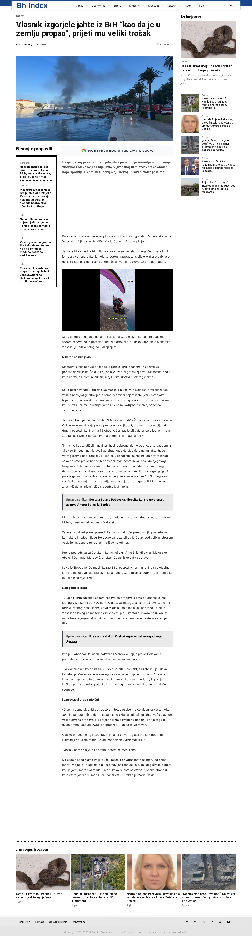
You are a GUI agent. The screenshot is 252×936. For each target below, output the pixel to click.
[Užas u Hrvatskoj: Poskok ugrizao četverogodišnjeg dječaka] (208, 39)
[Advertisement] (117, 204)
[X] (220, 922)
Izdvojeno (24, 163)
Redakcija (28, 44)
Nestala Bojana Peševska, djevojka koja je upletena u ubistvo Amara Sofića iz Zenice (217, 124)
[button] (231, 5)
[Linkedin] (212, 922)
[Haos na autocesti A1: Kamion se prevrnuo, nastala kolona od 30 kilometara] (190, 103)
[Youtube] (228, 922)
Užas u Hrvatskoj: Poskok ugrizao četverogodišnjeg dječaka (206, 68)
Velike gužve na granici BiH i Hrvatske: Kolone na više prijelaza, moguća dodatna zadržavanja (35, 248)
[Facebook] (187, 922)
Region (20, 15)
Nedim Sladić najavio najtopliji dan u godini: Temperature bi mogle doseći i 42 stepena (35, 224)
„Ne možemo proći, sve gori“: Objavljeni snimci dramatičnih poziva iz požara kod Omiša (215, 145)
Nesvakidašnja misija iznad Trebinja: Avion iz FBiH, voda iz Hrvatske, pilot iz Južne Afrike (35, 171)
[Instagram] (203, 922)
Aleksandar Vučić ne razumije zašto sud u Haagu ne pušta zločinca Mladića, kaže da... (218, 166)
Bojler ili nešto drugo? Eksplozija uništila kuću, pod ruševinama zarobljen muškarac (219, 187)
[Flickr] (195, 922)
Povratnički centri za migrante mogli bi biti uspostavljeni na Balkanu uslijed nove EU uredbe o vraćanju (35, 275)
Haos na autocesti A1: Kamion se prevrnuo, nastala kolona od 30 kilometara (215, 103)
